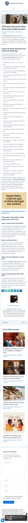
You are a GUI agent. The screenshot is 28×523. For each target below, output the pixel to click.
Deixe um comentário (7, 406)
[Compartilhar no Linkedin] (12, 291)
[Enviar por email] (15, 291)
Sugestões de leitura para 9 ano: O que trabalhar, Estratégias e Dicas (13, 350)
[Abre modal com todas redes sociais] (21, 291)
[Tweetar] (6, 291)
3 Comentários (6, 381)
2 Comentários (6, 355)
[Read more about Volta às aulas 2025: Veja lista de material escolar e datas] (14, 393)
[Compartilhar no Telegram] (18, 291)
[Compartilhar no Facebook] (3, 291)
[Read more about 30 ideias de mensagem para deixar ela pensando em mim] (14, 422)
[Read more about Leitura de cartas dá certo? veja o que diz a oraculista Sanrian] (14, 367)
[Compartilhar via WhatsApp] (9, 291)
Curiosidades (13, 355)
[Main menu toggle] (14, 8)
